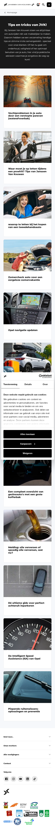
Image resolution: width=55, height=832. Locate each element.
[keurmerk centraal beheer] (29, 821)
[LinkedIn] (28, 779)
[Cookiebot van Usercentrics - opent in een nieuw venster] (39, 376)
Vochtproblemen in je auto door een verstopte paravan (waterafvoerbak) (25, 116)
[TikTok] (35, 779)
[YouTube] (20, 779)
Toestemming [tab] (10, 384)
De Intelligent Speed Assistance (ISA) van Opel (24, 657)
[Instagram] (13, 779)
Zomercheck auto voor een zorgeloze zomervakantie (25, 278)
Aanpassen (26, 443)
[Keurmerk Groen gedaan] (47, 813)
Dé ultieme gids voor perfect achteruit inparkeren (26, 604)
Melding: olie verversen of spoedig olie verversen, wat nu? (25, 550)
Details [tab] (28, 384)
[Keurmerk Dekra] (41, 813)
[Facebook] (6, 779)
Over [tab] (45, 384)
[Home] (17, 4)
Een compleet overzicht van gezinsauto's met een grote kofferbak (25, 494)
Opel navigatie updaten (23, 330)
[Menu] (49, 4)
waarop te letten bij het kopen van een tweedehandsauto (27, 226)
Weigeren (27, 453)
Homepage (12, 12)
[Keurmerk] (6, 805)
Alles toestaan (27, 434)
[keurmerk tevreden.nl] (8, 821)
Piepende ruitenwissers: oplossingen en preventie (24, 710)
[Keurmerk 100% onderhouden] (30, 813)
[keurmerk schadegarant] (17, 821)
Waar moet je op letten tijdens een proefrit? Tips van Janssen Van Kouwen (27, 171)
